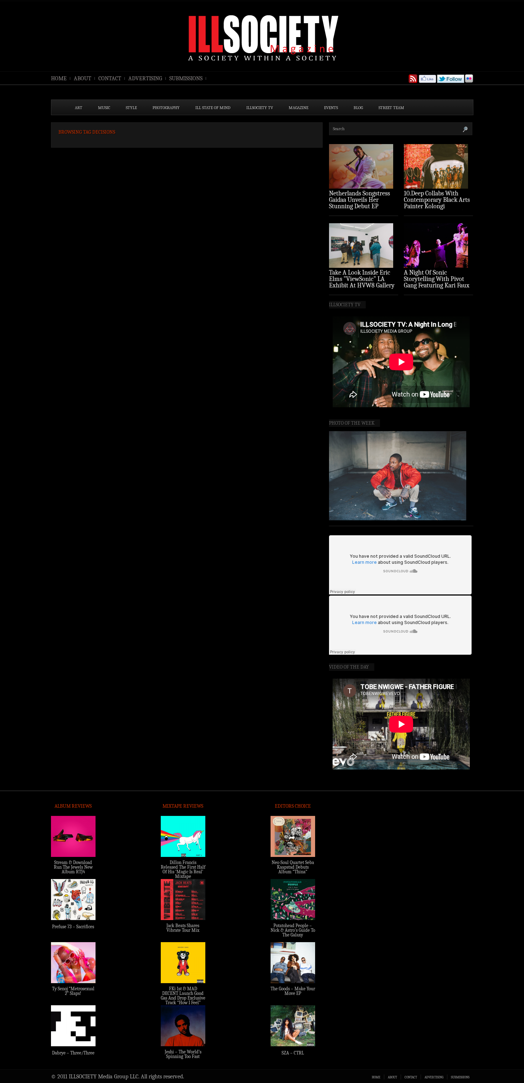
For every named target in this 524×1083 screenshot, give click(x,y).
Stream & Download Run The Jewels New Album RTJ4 (73, 867)
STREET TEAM (391, 107)
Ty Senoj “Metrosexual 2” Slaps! (73, 991)
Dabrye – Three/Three (73, 1053)
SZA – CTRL (293, 1053)
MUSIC (104, 107)
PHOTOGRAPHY (166, 107)
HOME (59, 78)
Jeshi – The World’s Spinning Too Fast (183, 1054)
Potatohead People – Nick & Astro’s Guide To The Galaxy (293, 930)
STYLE (131, 107)
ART (78, 107)
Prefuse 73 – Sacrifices (73, 926)
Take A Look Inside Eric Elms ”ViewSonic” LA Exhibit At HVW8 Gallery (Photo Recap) (362, 282)
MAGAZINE (298, 107)
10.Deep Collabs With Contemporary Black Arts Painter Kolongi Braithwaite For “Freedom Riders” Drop (438, 206)
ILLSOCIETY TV (259, 107)
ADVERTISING (145, 78)
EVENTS (331, 107)
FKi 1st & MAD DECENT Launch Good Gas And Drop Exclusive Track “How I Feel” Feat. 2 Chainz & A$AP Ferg (183, 1000)
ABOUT (82, 78)
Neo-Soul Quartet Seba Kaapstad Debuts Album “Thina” (293, 867)
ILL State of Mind (213, 107)
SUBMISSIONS (185, 78)
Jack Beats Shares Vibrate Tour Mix (182, 928)
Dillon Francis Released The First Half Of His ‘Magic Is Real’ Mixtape (183, 869)
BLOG (358, 107)
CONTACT (109, 78)
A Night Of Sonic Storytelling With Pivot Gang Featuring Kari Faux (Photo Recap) (436, 282)
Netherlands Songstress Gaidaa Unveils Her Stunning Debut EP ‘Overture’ (359, 203)
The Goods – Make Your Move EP (293, 991)
